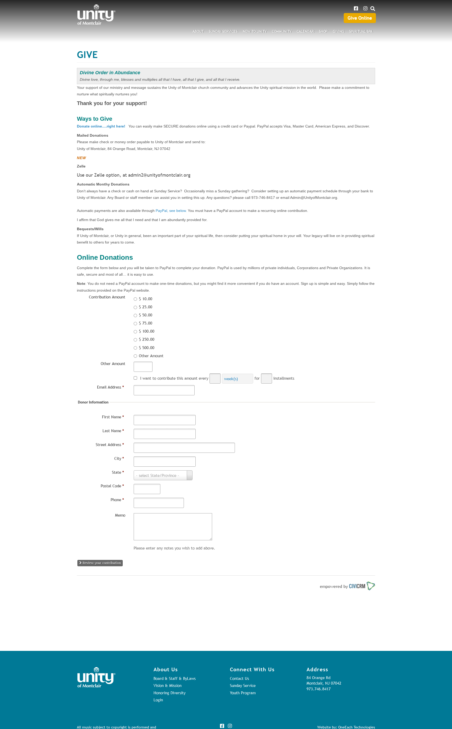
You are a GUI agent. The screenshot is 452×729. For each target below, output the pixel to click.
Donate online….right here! (101, 126)
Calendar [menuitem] (305, 31)
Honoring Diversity (169, 692)
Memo (120, 515)
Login (158, 699)
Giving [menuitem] (338, 31)
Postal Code (112, 485)
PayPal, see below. (171, 211)
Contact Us (239, 678)
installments (283, 378)
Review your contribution (101, 562)
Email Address (110, 387)
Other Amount (113, 363)
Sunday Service (243, 685)
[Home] (96, 14)
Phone (117, 499)
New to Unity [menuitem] (255, 31)
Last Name (113, 430)
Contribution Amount (107, 296)
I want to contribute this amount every (174, 378)
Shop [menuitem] (323, 31)
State (118, 472)
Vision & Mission (168, 685)
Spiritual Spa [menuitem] (360, 31)
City (119, 458)
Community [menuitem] (282, 31)
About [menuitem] (198, 31)
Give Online (360, 18)
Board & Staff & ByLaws (175, 678)
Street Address (110, 444)
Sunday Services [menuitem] (223, 31)
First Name (113, 416)
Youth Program (243, 692)
